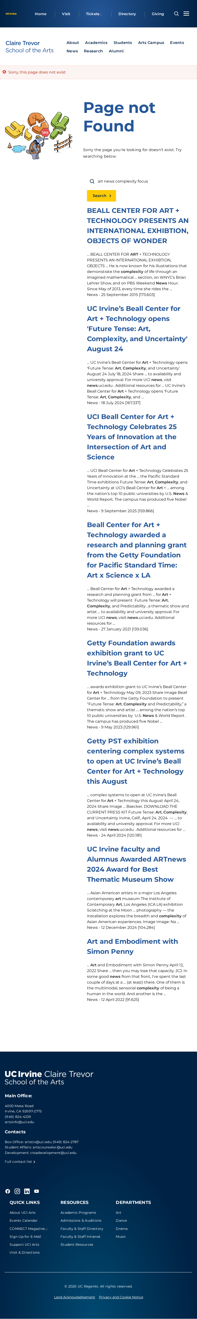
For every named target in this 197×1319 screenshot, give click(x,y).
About (73, 42)
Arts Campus (151, 42)
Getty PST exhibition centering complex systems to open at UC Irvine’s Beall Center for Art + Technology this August (136, 761)
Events (177, 42)
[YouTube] (36, 1191)
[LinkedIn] (27, 1191)
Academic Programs (78, 1212)
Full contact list (19, 1161)
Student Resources (77, 1244)
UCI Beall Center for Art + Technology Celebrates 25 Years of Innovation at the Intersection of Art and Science (132, 437)
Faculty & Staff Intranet (80, 1236)
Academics (96, 42)
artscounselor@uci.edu (52, 1147)
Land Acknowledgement (74, 1297)
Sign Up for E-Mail (25, 1236)
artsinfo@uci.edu (19, 1122)
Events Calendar (24, 1220)
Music (121, 1236)
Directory (127, 14)
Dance (121, 1220)
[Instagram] (17, 1191)
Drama (122, 1229)
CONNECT (27, 1229)
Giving (158, 14)
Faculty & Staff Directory (82, 1229)
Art (118, 1212)
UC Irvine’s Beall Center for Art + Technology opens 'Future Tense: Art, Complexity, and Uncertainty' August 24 (137, 328)
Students (123, 42)
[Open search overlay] (176, 13)
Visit (66, 14)
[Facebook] (8, 1191)
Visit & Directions (25, 1252)
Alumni (116, 51)
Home (40, 14)
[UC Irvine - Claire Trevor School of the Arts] (29, 46)
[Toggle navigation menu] (186, 13)
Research (93, 51)
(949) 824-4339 (18, 1117)
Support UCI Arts (24, 1244)
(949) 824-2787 (66, 1142)
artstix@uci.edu (38, 1142)
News (72, 51)
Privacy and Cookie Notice (121, 1297)
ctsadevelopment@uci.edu (53, 1153)
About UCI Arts (23, 1212)
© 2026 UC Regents (81, 1286)
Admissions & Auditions (81, 1220)
